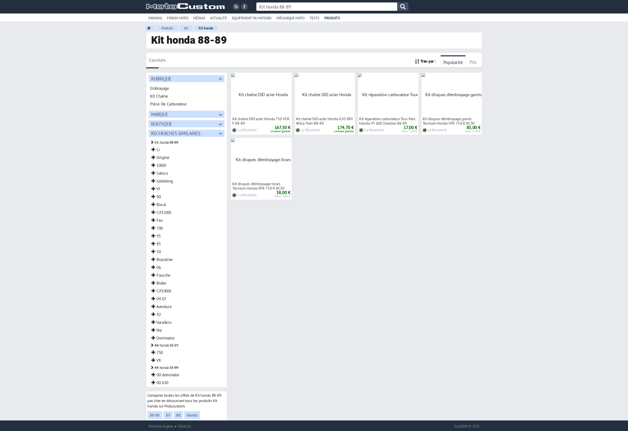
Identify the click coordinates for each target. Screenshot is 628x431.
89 (168, 415)
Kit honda (206, 28)
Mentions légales (160, 426)
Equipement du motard (252, 18)
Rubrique (161, 79)
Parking (155, 18)
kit (186, 28)
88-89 (155, 415)
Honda (192, 415)
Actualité (218, 18)
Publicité (184, 426)
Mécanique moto (290, 18)
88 (178, 415)
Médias (199, 18)
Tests (314, 18)
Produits (332, 18)
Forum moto (177, 18)
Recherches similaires (175, 133)
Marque (159, 114)
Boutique (161, 124)
